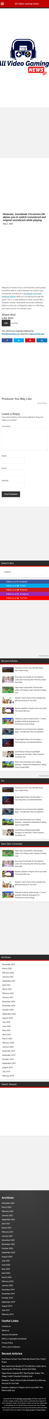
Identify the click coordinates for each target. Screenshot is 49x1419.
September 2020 (9, 1014)
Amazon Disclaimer (10, 1335)
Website (5, 480)
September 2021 (9, 981)
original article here (36, 334)
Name (4, 456)
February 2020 (8, 1043)
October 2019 (8, 1059)
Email (4, 468)
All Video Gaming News (27, 3)
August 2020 (7, 1018)
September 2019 (9, 1063)
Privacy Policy (7, 1343)
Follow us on (16, 582)
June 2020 (6, 1026)
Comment (6, 426)
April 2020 (6, 1034)
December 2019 (8, 1051)
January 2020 (7, 1047)
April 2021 (6, 985)
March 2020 (7, 1039)
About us (5, 1330)
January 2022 (7, 977)
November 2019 (8, 1055)
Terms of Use (29, 1410)
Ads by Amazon (42, 403)
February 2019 (8, 1076)
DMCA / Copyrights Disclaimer (14, 1339)
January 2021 (7, 997)
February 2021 (8, 993)
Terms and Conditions (11, 1347)
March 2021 (7, 989)
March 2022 (7, 968)
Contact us (6, 1326)
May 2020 (6, 1030)
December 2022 (8, 964)
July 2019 (6, 1072)
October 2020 (8, 1010)
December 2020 (8, 1002)
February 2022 (8, 973)
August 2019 (7, 1067)
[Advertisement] (24, 134)
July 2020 (6, 1022)
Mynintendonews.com (11, 334)
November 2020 (8, 1006)
